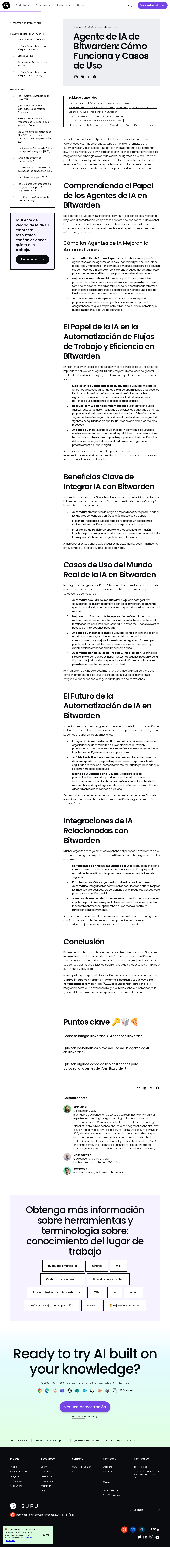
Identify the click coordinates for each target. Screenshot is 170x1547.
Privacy (59, 1533)
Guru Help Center (81, 1466)
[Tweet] (88, 76)
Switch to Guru (110, 1490)
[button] (23, 5)
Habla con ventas (32, 259)
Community (47, 1485)
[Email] (75, 76)
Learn (44, 1466)
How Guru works (18, 1471)
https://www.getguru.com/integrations (120, 984)
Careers (107, 1466)
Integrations (16, 1476)
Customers (47, 1471)
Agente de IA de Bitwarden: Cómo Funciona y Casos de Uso (104, 1440)
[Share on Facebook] (94, 76)
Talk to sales (140, 1466)
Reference (46, 1476)
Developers (47, 1481)
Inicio (13, 1440)
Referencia (24, 1440)
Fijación (81, 5)
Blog (43, 1490)
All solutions (16, 1485)
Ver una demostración (152, 5)
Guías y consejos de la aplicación (51, 1440)
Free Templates (111, 1495)
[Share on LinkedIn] (82, 76)
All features (16, 1481)
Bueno (46, 1534)
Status (75, 1471)
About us (107, 1471)
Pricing (13, 1466)
